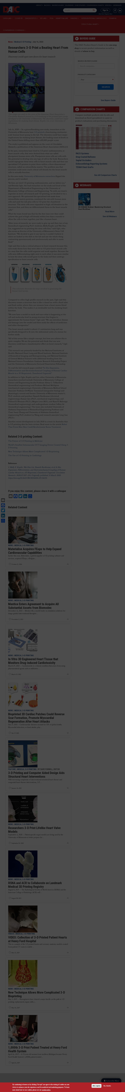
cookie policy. (46, 1090)
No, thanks (107, 1086)
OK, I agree (96, 1086)
